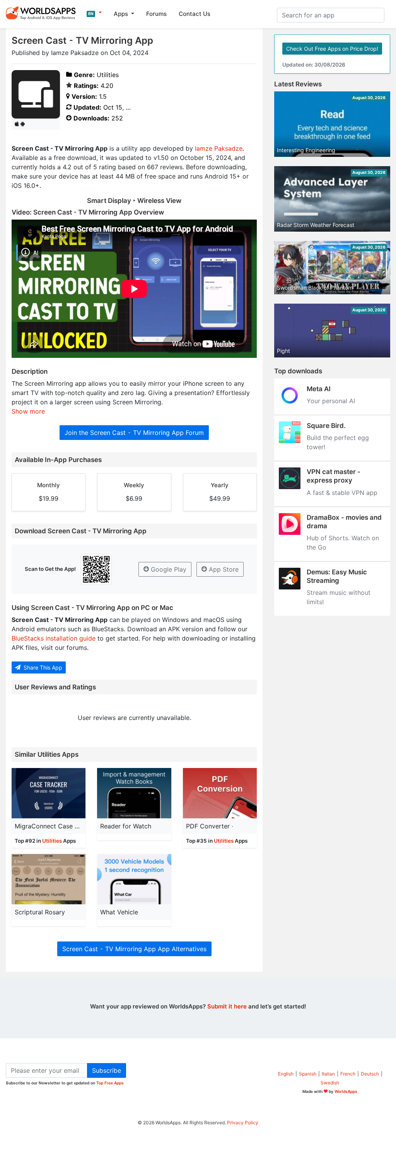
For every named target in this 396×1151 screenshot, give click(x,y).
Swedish (330, 1083)
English (286, 1074)
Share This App (42, 667)
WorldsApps (346, 1091)
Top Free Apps (110, 1083)
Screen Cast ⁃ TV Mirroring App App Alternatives (134, 949)
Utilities (52, 841)
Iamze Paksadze (218, 148)
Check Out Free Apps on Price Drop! (332, 48)
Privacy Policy (242, 1122)
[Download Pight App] (332, 330)
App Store (223, 569)
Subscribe (106, 1070)
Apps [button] (122, 13)
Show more (28, 411)
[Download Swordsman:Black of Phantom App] (332, 267)
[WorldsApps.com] (43, 13)
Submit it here (227, 1006)
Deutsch (370, 1074)
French (347, 1074)
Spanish (307, 1074)
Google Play (167, 569)
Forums (156, 13)
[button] (94, 13)
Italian (328, 1074)
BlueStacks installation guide (54, 638)
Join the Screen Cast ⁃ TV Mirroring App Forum (134, 432)
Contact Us (194, 13)
